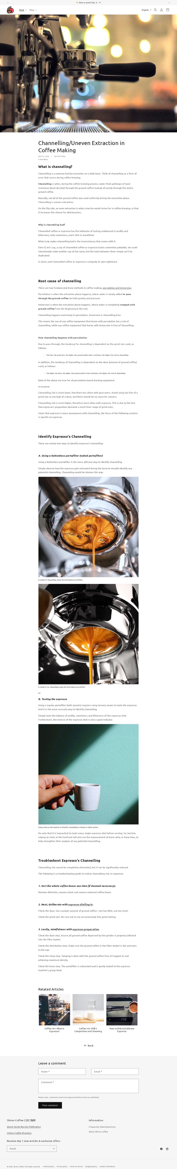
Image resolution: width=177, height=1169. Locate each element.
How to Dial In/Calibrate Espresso (122, 1029)
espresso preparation (85, 929)
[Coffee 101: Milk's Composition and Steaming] (88, 1009)
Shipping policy (91, 1166)
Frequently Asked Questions (102, 1126)
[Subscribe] (53, 1148)
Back (90, 1045)
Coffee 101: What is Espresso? (54, 1029)
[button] (23, 10)
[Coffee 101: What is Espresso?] (54, 1009)
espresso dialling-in (80, 904)
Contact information (107, 1166)
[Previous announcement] (8, 2)
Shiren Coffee (19, 1166)
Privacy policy (62, 1166)
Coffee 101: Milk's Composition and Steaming (88, 1029)
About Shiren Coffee (98, 1131)
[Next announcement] (169, 2)
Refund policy (49, 1166)
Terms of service (76, 1166)
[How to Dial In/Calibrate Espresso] (122, 1009)
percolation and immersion (117, 287)
